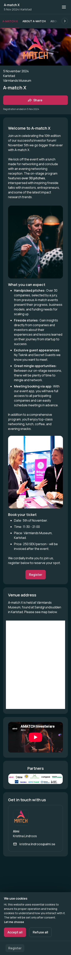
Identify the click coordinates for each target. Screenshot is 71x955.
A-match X (12, 5)
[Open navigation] (64, 7)
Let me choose (14, 922)
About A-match (34, 21)
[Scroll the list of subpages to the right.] (65, 21)
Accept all (14, 932)
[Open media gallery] (35, 779)
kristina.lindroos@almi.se (37, 844)
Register (14, 948)
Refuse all (40, 932)
